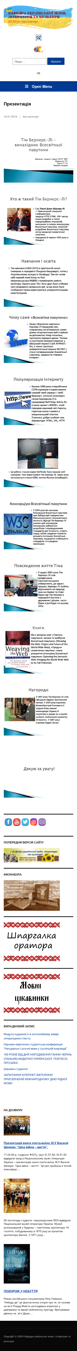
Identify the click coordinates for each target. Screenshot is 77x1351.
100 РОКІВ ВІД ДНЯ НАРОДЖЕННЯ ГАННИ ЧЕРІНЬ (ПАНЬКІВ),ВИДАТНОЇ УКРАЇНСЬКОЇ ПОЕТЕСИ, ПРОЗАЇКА (38, 1058)
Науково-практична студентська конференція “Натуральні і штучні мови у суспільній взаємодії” (35, 1046)
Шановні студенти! (16, 1069)
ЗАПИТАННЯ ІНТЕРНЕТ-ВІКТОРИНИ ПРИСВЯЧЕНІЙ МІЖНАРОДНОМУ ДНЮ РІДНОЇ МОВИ (35, 1079)
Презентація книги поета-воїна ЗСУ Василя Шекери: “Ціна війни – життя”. (36, 1145)
